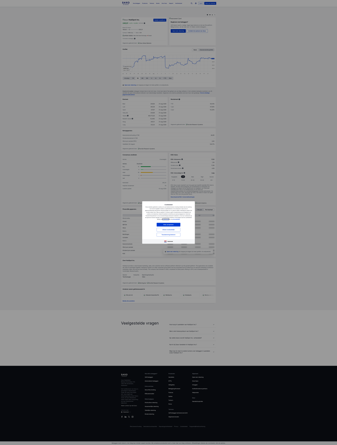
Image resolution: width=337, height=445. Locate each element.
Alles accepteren (168, 224)
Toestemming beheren (168, 234)
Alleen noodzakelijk (168, 229)
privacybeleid (176, 219)
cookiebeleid (165, 219)
